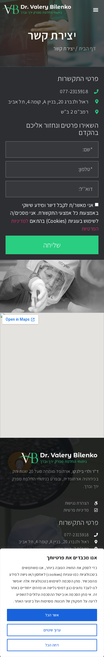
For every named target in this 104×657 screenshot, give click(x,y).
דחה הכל (52, 645)
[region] (52, 603)
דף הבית (87, 48)
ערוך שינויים (52, 630)
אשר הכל (52, 615)
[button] (96, 10)
